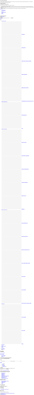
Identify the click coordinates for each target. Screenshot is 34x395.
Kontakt (11, 393)
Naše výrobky (2, 354)
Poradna (2, 13)
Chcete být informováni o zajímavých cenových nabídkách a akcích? (7, 368)
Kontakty (3, 345)
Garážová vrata (3, 375)
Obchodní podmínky (4, 12)
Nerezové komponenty (4, 377)
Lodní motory (3, 373)
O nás (2, 346)
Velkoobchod (3, 344)
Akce (2, 364)
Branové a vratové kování (4, 209)
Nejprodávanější (4, 366)
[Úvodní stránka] (2, 16)
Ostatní (2, 356)
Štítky (1, 362)
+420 (2, 389)
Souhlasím (4, 3)
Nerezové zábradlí (3, 355)
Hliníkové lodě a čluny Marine (5, 378)
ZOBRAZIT (2, 367)
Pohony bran (3, 374)
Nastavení (1, 3)
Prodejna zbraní (3, 382)
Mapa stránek (13, 393)
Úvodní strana (1, 393)
